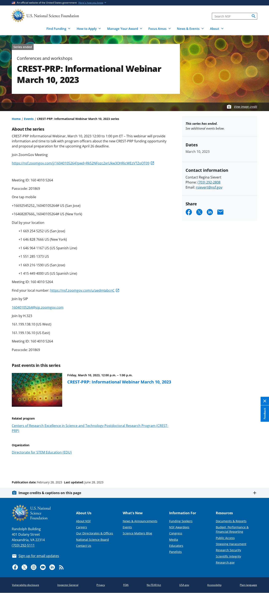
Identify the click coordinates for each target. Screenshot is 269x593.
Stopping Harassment (231, 544)
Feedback (264, 413)
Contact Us (83, 546)
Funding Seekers (181, 521)
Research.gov (225, 562)
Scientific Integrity (228, 556)
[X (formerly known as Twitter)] (24, 567)
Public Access (225, 538)
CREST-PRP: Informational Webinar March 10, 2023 (119, 382)
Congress (175, 533)
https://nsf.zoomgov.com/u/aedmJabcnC (82, 290)
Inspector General (67, 585)
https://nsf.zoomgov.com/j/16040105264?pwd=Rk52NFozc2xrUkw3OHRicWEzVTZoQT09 (80, 163)
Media (173, 540)
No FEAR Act (154, 585)
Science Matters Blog (137, 533)
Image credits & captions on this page (49, 493)
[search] (253, 16)
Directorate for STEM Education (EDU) (42, 452)
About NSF (83, 521)
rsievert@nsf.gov (209, 187)
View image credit (245, 107)
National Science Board (92, 540)
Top (260, 466)
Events (29, 119)
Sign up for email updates (38, 556)
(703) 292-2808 (209, 182)
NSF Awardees (179, 527)
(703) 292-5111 (23, 545)
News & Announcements (140, 521)
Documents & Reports (231, 521)
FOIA (126, 585)
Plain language (248, 585)
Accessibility (214, 585)
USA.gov (184, 585)
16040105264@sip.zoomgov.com (37, 307)
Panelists (175, 552)
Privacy (100, 585)
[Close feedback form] (265, 401)
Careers (81, 527)
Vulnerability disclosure (25, 585)
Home (16, 119)
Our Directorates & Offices (94, 533)
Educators (176, 546)
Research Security (228, 550)
